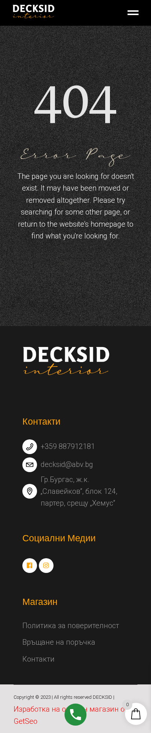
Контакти (38, 659)
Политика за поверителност (70, 625)
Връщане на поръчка (58, 642)
